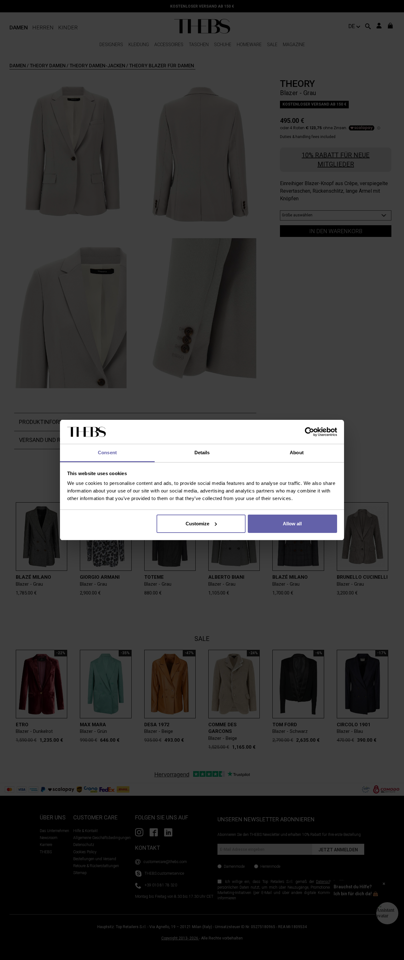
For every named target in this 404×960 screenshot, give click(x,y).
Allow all (292, 523)
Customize (197, 523)
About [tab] (297, 452)
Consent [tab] (107, 452)
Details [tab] (202, 452)
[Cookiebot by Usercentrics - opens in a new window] (309, 432)
